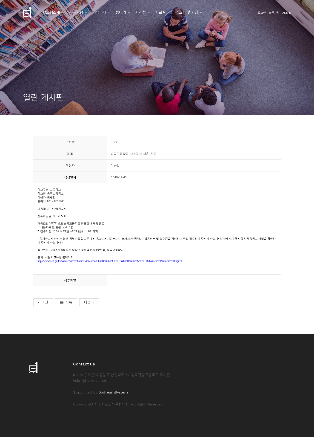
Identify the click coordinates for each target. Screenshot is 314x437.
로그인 (262, 12)
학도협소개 (51, 12)
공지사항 (76, 12)
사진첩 (140, 12)
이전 (45, 302)
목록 (69, 302)
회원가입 (274, 12)
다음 (87, 302)
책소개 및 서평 (186, 12)
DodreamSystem (113, 392)
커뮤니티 (99, 12)
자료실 (160, 12)
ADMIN (286, 12)
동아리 (121, 12)
